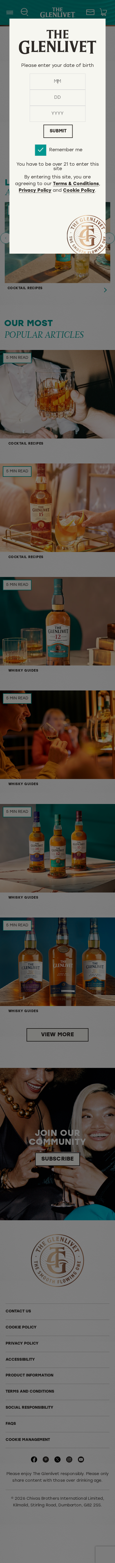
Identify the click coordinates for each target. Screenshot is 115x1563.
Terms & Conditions (76, 184)
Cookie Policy (79, 191)
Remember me (65, 150)
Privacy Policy (35, 191)
